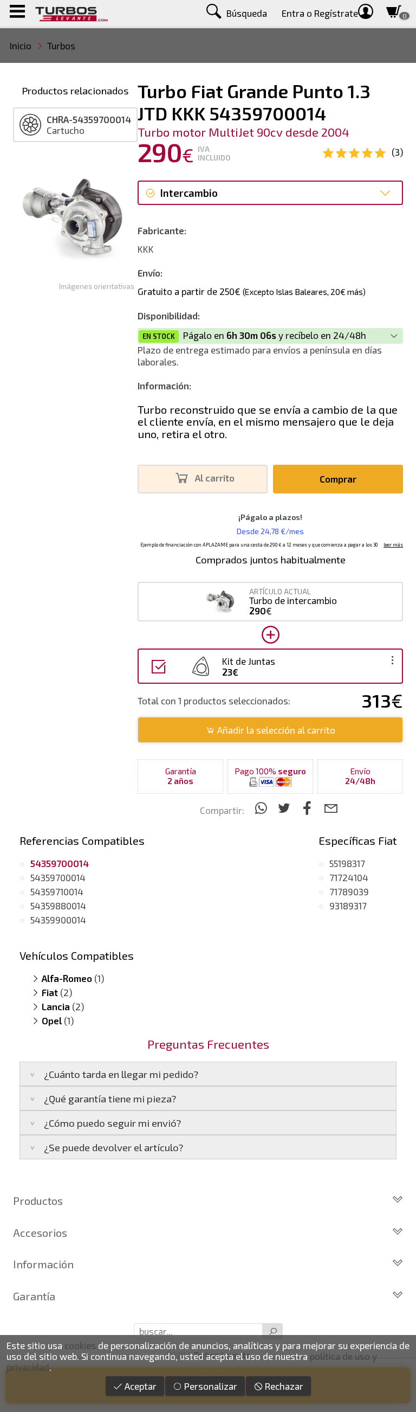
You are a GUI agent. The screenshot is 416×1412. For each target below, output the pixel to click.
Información (43, 1263)
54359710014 (56, 891)
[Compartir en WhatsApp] (262, 807)
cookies (80, 1345)
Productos (38, 1200)
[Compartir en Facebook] (309, 807)
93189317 (348, 905)
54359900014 (58, 919)
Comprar (338, 478)
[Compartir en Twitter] (285, 807)
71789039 (349, 891)
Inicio (20, 45)
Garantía (34, 1295)
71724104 (348, 877)
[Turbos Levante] (71, 13)
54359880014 (58, 905)
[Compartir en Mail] (331, 807)
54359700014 (58, 877)
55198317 (347, 863)
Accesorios (40, 1232)
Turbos (61, 45)
